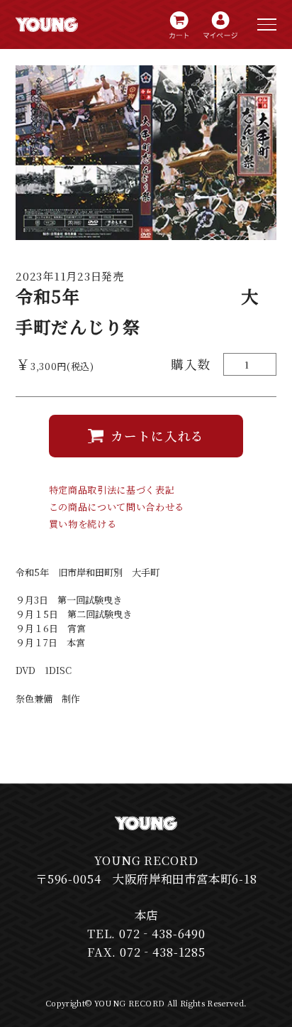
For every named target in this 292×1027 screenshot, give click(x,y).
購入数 (191, 364)
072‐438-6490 (162, 933)
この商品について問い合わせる (116, 506)
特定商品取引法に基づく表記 (112, 489)
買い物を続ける (83, 523)
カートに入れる (157, 436)
